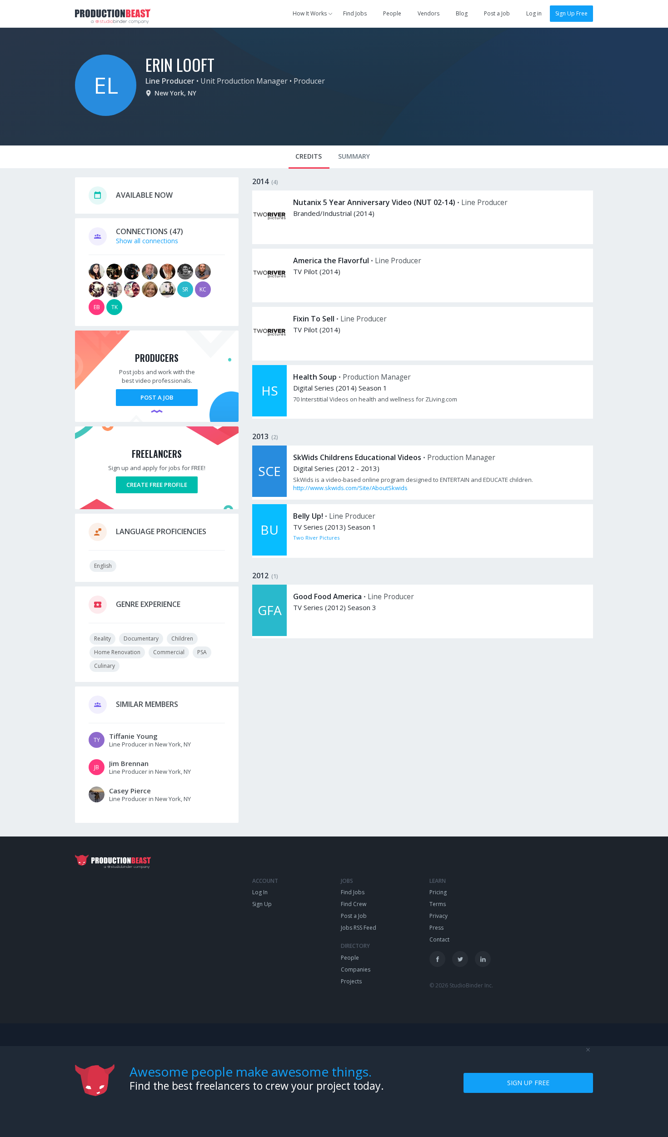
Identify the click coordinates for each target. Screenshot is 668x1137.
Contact (439, 939)
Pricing (438, 892)
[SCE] (269, 494)
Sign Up (262, 904)
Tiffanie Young (133, 736)
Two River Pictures (316, 537)
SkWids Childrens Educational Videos (357, 457)
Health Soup (315, 377)
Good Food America (327, 596)
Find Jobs (355, 13)
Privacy (438, 916)
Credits (308, 156)
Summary (354, 156)
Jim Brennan (129, 763)
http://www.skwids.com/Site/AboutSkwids (350, 488)
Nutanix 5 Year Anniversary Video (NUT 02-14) (374, 202)
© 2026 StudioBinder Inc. (461, 985)
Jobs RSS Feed (358, 928)
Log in (534, 13)
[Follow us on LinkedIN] (483, 959)
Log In (260, 892)
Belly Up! (308, 516)
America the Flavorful (331, 260)
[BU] (269, 553)
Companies (355, 969)
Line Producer (169, 81)
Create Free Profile (156, 485)
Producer (309, 81)
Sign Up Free (571, 13)
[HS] (269, 414)
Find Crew (353, 904)
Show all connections (147, 240)
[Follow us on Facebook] (437, 959)
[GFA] (269, 633)
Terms (437, 904)
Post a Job (497, 13)
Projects (351, 981)
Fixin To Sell (313, 319)
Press (436, 928)
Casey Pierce (130, 790)
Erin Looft (179, 64)
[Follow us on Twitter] (460, 959)
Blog (462, 13)
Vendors (428, 13)
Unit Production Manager (244, 81)
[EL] (105, 113)
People (392, 13)
